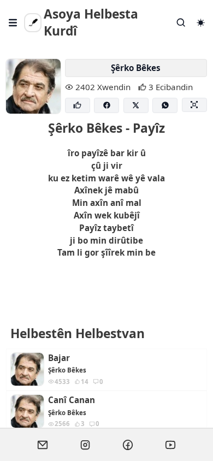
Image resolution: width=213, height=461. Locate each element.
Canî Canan (71, 400)
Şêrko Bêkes (136, 67)
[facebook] (128, 444)
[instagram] (85, 444)
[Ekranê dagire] (194, 105)
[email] (42, 444)
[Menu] (13, 22)
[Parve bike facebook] (106, 106)
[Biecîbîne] (77, 106)
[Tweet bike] (136, 106)
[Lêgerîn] (181, 22)
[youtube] (170, 444)
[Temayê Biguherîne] (200, 22)
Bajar (59, 358)
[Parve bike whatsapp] (164, 106)
